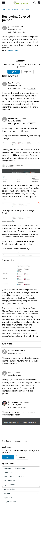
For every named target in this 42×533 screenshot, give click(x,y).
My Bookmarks (21, 485)
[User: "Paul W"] (4, 84)
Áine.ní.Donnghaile (15, 402)
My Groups (8, 497)
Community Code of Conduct (15, 468)
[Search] (34, 2)
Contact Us (8, 472)
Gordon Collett (13, 118)
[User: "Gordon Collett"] (4, 119)
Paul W (10, 83)
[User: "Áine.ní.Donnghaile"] (4, 403)
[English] (21, 2)
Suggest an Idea (10, 501)
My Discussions (9, 489)
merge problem (13, 50)
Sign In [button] (13, 72)
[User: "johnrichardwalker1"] (4, 28)
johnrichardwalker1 (15, 27)
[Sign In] (39, 2)
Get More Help (9, 481)
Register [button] (27, 72)
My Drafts (21, 493)
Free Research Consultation (14, 476)
